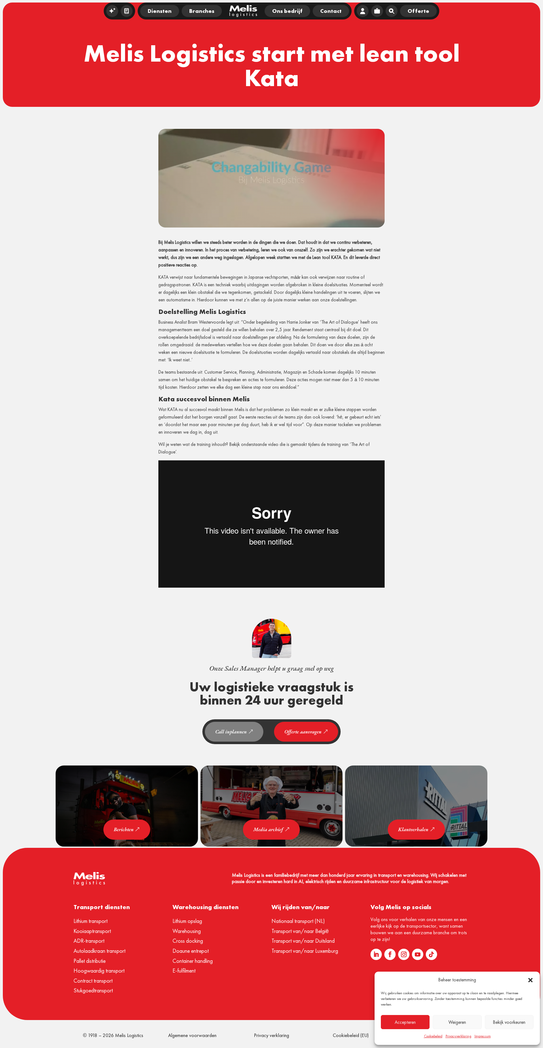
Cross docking (188, 940)
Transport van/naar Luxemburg (305, 950)
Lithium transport (90, 921)
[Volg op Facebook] (390, 954)
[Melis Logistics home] (243, 11)
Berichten (124, 829)
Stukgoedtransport (93, 990)
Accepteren (405, 1022)
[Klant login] (363, 11)
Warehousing (187, 931)
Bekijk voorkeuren (509, 1022)
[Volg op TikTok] (431, 954)
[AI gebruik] (112, 11)
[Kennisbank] (127, 11)
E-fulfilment (184, 970)
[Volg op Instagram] (403, 954)
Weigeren (457, 1022)
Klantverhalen (413, 829)
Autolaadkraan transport (99, 950)
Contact (331, 10)
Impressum (482, 1036)
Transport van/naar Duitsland (303, 940)
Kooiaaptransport (92, 931)
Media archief (268, 829)
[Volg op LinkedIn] (376, 954)
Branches (201, 10)
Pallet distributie (90, 960)
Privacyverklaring (458, 1036)
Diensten (160, 10)
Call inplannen (231, 731)
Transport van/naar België (300, 931)
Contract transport (93, 980)
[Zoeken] (392, 11)
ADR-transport (89, 940)
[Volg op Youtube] (417, 954)
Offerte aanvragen (302, 731)
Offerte (418, 10)
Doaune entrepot (191, 950)
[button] (530, 980)
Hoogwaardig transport (99, 970)
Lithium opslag (187, 921)
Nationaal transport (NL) (298, 921)
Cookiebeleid (433, 1036)
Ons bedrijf (287, 10)
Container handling (193, 960)
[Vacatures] (377, 11)
